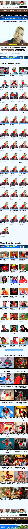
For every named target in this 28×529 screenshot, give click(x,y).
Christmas (9, 15)
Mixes (25, 15)
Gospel (3, 15)
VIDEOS (18, 10)
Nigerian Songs (18, 15)
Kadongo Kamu (5, 13)
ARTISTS (6, 10)
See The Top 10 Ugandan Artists (14, 350)
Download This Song (8, 50)
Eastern (13, 13)
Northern (19, 13)
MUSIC (12, 10)
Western (25, 13)
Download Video (20, 50)
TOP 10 (25, 10)
